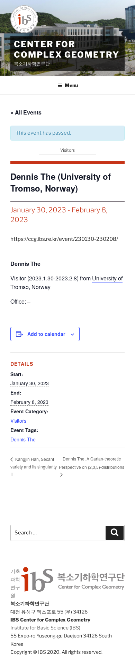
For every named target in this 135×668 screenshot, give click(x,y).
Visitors (67, 150)
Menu (71, 85)
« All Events (26, 112)
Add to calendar (46, 333)
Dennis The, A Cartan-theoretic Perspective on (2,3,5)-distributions (91, 463)
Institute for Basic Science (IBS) (45, 628)
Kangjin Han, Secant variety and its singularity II (33, 466)
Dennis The (23, 439)
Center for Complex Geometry (66, 49)
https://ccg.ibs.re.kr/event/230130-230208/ (64, 239)
